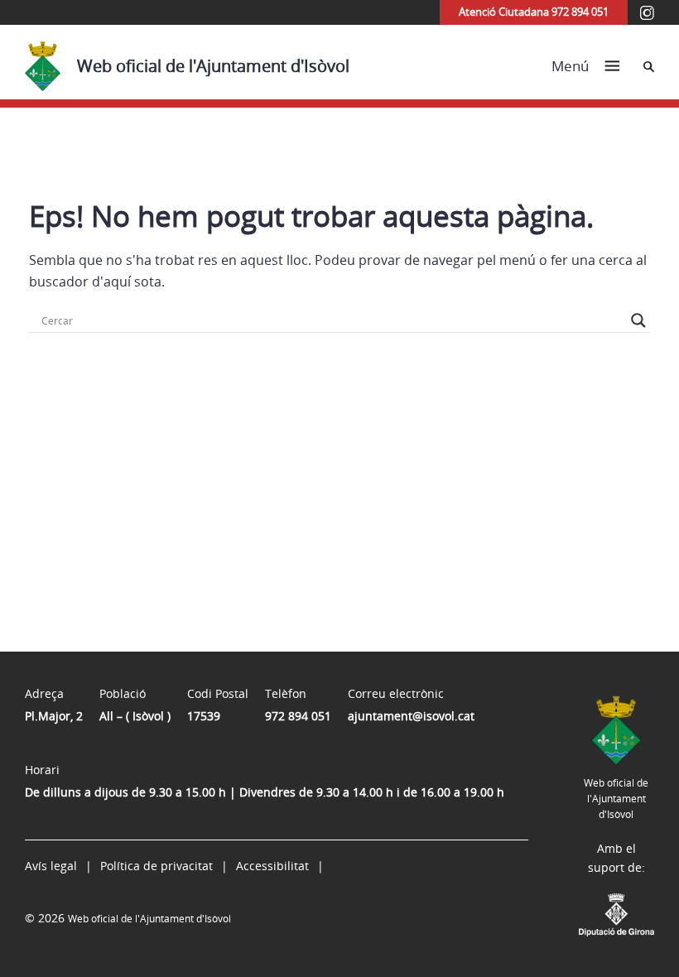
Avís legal (51, 866)
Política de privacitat (156, 866)
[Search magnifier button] (638, 320)
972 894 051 (298, 716)
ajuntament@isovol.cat (411, 716)
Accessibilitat (272, 866)
